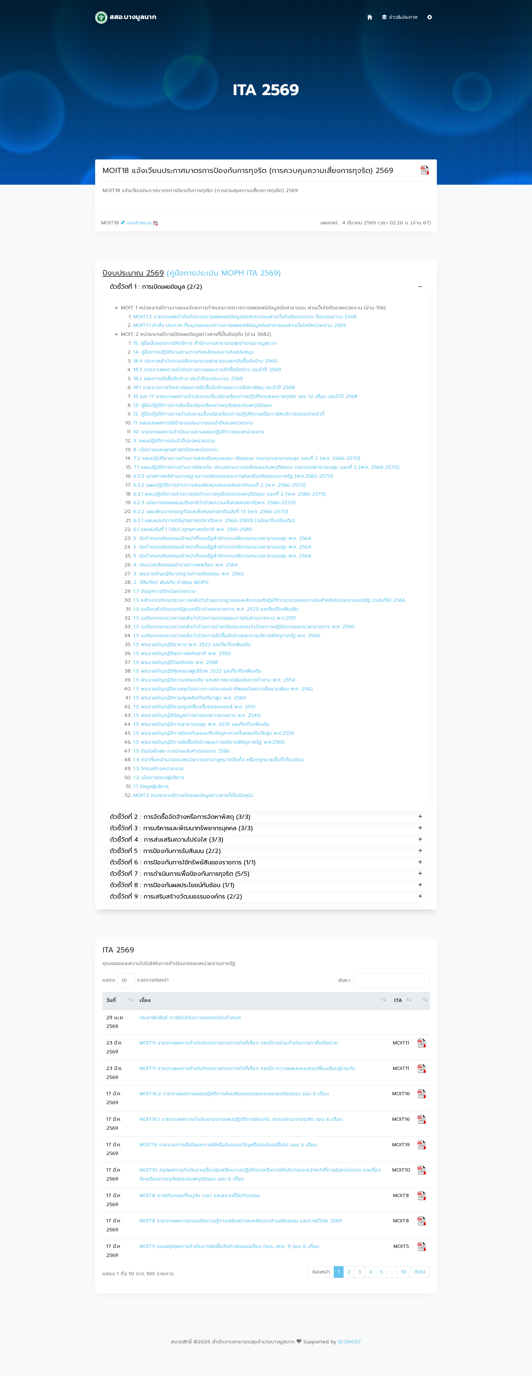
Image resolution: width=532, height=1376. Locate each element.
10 (403, 1272)
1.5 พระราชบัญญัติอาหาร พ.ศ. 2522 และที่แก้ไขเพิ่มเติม (192, 644)
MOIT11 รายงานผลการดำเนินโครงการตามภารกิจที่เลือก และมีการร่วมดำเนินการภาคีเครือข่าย (238, 1043)
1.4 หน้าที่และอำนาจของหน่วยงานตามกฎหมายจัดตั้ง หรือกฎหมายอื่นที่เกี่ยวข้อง (218, 759)
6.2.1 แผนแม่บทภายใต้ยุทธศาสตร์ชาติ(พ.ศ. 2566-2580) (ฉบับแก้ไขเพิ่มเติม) (214, 520)
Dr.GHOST (349, 1342)
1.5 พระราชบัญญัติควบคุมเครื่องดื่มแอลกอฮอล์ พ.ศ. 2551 (194, 706)
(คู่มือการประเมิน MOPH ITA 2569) (224, 273)
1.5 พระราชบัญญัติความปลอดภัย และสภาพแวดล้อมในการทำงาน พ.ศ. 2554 (214, 680)
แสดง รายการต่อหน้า (136, 980)
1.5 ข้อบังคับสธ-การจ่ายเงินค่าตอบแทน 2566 (181, 751)
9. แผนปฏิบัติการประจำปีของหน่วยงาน (174, 441)
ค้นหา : (345, 980)
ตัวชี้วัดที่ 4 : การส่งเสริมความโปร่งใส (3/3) (166, 839)
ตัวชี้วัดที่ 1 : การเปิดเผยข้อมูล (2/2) (156, 286)
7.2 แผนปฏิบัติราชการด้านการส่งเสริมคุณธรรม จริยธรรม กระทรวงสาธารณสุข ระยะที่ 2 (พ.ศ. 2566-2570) (246, 458)
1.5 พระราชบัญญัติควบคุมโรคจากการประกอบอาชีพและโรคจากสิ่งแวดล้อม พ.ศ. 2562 (223, 689)
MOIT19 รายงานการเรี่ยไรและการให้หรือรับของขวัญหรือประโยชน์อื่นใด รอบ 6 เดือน (228, 1145)
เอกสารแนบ (139, 223)
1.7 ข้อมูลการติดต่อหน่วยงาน (164, 591)
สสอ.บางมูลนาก (131, 17)
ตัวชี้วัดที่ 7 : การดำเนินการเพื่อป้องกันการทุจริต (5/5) (179, 873)
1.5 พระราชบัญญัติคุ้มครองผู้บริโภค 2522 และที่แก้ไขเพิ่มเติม (197, 671)
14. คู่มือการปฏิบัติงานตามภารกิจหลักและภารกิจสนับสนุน (193, 352)
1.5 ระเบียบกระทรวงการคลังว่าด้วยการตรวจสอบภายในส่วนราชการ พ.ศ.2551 (214, 618)
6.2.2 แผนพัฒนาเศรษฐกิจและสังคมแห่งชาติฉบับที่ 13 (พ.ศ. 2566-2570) (210, 511)
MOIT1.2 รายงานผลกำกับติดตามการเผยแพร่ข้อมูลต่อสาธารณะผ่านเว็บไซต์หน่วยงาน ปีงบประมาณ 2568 (245, 316)
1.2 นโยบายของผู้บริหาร (158, 777)
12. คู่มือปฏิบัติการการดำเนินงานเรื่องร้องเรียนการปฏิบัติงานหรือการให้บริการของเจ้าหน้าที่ (228, 414)
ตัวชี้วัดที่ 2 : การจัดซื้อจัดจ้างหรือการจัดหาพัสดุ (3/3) (180, 816)
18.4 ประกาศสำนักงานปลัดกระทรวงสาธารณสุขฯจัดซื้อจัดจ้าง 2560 (205, 361)
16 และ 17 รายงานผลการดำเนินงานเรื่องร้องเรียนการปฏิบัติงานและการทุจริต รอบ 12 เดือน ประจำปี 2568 (245, 396)
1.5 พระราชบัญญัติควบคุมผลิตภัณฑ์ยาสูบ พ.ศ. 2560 (189, 698)
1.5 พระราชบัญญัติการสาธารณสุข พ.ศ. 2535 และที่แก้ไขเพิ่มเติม (201, 724)
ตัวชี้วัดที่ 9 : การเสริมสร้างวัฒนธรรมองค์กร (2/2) (176, 896)
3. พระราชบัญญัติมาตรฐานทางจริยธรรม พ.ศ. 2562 (188, 573)
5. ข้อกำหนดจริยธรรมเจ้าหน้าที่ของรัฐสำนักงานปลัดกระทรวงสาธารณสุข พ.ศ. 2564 (222, 538)
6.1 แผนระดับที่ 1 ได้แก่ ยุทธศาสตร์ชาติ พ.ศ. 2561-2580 (192, 529)
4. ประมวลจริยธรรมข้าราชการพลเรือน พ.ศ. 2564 (185, 565)
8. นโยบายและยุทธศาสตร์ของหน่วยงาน (175, 449)
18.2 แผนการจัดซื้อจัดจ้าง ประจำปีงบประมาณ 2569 (188, 378)
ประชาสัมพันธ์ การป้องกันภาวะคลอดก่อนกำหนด (190, 1017)
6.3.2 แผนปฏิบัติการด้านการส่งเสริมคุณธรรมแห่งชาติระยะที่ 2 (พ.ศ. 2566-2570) (219, 485)
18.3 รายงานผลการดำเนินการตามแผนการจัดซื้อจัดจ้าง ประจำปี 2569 (207, 369)
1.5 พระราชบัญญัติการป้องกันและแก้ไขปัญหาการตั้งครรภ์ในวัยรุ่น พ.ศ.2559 (213, 733)
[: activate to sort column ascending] (422, 1000)
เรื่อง (145, 1000)
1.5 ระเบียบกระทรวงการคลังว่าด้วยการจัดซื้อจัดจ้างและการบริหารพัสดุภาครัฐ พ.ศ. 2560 (226, 635)
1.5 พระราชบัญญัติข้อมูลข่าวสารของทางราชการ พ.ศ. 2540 (196, 715)
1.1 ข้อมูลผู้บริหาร (151, 786)
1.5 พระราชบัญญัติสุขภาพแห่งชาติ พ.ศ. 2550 (182, 653)
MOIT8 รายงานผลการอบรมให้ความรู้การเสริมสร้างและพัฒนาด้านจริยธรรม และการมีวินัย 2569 (240, 1221)
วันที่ (111, 1000)
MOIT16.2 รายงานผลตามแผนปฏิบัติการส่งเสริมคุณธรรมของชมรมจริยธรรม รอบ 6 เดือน (234, 1093)
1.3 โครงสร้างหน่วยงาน (158, 768)
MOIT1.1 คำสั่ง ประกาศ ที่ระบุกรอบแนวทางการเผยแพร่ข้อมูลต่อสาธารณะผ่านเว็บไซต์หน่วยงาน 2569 (239, 325)
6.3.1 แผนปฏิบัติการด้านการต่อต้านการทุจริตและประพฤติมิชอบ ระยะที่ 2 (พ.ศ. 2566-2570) (229, 494)
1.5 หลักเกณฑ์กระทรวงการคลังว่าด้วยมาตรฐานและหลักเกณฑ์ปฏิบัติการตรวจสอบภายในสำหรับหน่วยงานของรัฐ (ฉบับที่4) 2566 (269, 600)
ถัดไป (419, 1272)
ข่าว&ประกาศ (403, 17)
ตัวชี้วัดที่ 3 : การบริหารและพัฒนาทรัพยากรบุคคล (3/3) (181, 828)
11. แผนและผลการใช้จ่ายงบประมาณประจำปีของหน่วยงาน (193, 423)
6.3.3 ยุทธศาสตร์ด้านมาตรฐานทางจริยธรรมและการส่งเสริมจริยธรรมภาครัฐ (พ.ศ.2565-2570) (233, 476)
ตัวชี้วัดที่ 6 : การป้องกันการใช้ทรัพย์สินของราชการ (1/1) (183, 862)
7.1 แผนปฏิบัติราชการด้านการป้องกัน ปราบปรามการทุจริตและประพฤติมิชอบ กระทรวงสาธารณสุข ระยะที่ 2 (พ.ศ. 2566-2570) (266, 467)
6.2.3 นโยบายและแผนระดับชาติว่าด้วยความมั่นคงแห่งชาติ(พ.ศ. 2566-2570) (214, 502)
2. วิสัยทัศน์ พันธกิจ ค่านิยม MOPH (170, 582)
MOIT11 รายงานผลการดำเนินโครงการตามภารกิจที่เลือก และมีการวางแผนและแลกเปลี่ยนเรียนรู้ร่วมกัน (247, 1068)
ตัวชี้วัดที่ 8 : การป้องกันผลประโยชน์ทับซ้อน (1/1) (172, 885)
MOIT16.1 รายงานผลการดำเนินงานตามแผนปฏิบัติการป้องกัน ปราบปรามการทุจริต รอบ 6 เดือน (240, 1119)
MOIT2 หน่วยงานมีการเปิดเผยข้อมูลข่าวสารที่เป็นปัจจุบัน (193, 795)
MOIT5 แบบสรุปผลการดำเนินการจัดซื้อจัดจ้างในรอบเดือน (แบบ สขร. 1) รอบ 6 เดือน (229, 1246)
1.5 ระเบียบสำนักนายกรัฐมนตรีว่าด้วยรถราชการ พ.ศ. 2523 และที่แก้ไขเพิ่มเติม (215, 609)
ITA (398, 1000)
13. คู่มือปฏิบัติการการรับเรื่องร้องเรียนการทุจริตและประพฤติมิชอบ (202, 405)
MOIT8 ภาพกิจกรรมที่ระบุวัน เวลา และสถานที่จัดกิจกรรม (199, 1195)
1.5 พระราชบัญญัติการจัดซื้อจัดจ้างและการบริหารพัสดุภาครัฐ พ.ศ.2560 (208, 742)
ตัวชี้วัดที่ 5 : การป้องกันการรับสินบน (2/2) (165, 850)
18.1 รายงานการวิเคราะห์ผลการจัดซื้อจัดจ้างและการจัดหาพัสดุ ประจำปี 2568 (214, 387)
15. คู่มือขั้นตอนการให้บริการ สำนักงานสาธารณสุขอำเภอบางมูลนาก (205, 343)
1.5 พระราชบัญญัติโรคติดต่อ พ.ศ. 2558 (175, 662)
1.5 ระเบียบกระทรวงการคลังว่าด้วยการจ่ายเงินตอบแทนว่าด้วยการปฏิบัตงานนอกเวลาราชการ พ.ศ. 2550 (243, 626)
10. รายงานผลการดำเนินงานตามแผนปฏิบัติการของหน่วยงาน (198, 432)
